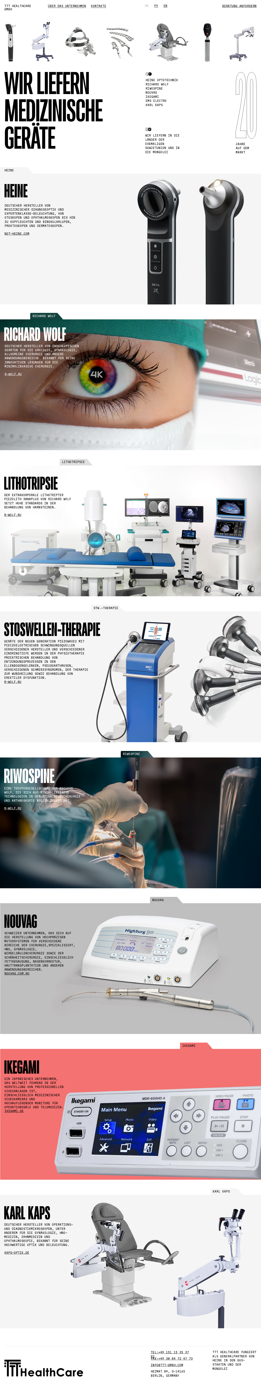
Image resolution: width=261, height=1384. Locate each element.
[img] (152, 235)
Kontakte (98, 6)
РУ (156, 5)
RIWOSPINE (131, 754)
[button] (239, 6)
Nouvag (158, 900)
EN (165, 5)
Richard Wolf (43, 316)
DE (147, 5)
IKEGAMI (189, 1045)
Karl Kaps (221, 1191)
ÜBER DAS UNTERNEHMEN (67, 6)
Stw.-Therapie (105, 608)
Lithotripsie (73, 462)
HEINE (9, 170)
